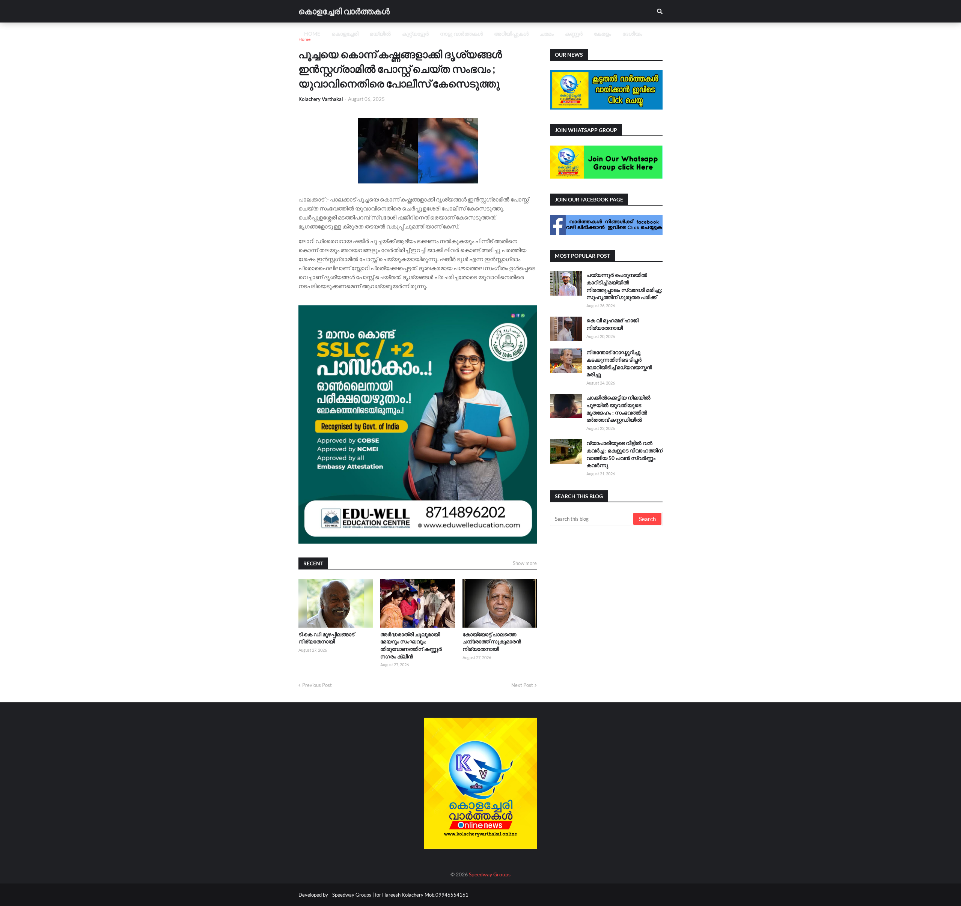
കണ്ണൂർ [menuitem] (574, 33)
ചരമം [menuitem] (547, 33)
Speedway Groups (490, 874)
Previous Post (317, 685)
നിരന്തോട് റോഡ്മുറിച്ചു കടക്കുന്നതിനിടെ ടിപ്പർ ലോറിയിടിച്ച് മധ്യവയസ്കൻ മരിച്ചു (619, 363)
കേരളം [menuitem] (602, 33)
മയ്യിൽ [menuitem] (380, 33)
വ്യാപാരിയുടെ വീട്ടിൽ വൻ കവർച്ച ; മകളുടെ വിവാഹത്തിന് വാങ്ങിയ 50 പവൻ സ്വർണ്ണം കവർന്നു (624, 454)
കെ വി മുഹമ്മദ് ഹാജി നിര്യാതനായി (612, 324)
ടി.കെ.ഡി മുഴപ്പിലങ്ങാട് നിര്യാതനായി (326, 638)
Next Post (522, 685)
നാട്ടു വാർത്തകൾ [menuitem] (461, 33)
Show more (525, 563)
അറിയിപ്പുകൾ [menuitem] (511, 33)
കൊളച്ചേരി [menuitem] (344, 33)
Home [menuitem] (312, 33)
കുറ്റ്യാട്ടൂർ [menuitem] (415, 33)
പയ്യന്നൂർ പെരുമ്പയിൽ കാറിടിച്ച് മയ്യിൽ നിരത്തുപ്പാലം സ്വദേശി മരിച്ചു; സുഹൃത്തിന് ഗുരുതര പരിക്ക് (624, 286)
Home (304, 39)
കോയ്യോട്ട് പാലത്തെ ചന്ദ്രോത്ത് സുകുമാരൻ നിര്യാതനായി (491, 641)
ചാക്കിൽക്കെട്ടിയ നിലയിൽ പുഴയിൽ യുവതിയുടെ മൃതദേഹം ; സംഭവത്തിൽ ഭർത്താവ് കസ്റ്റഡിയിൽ (618, 408)
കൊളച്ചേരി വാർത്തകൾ (344, 11)
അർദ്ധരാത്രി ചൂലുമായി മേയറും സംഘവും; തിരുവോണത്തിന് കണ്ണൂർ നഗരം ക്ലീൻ (411, 645)
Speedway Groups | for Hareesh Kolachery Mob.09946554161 (399, 895)
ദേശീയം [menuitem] (632, 33)
